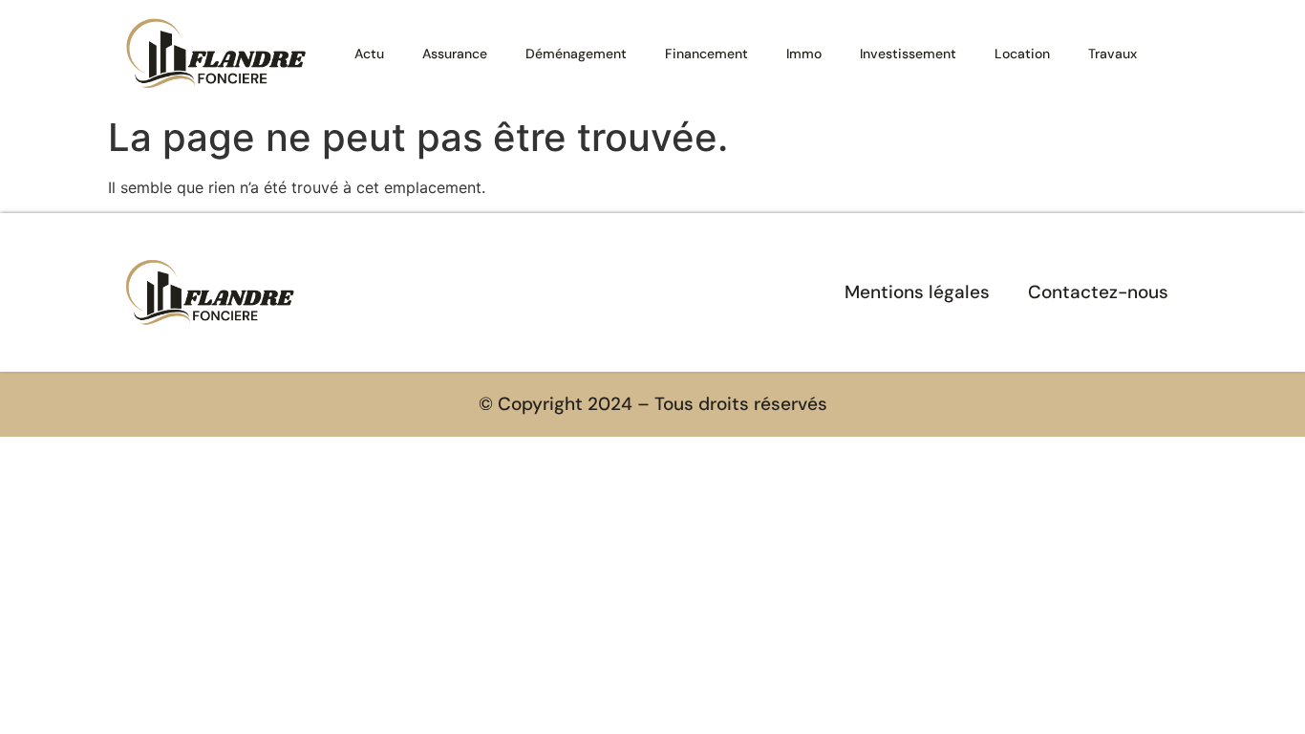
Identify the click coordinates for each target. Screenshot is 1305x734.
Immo (804, 53)
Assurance (454, 53)
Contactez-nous (1098, 292)
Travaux (1112, 53)
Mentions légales (917, 292)
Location (1022, 53)
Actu (369, 53)
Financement (706, 53)
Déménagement (576, 53)
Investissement (908, 53)
